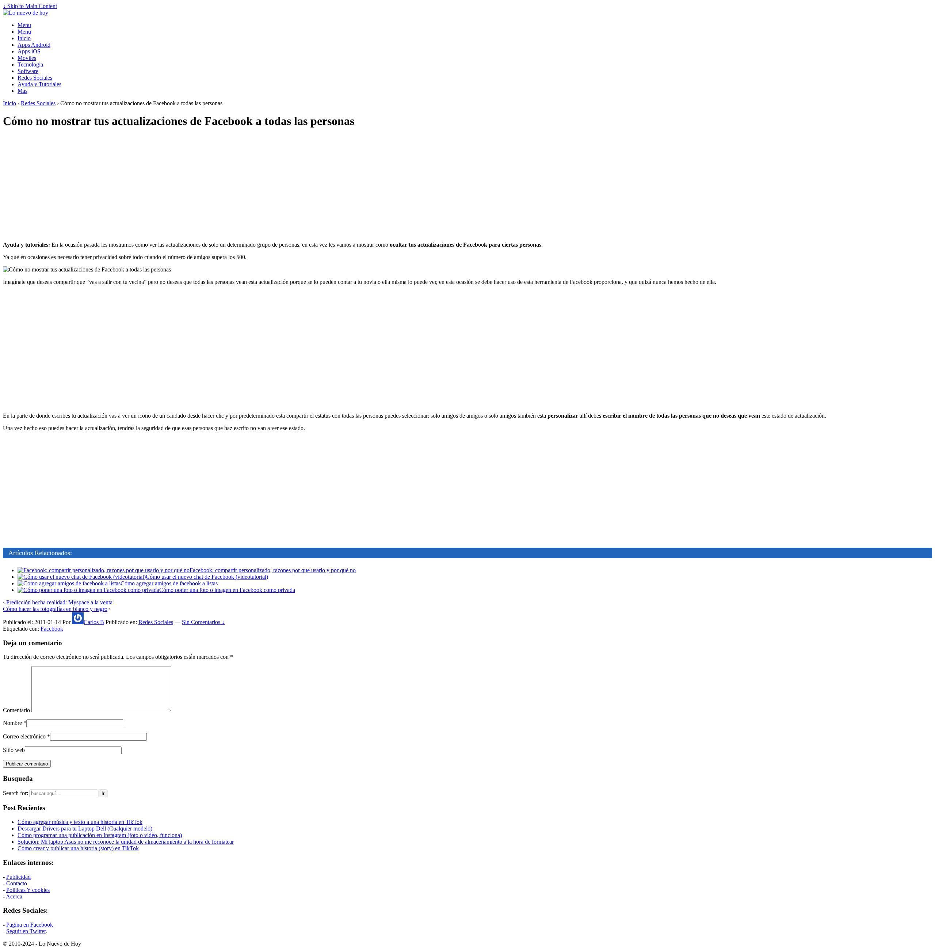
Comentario (16, 710)
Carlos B (94, 622)
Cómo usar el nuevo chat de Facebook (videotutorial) (207, 577)
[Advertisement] (467, 188)
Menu (24, 25)
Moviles (27, 58)
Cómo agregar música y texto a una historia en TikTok (80, 822)
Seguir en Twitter (26, 931)
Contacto (16, 883)
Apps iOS (29, 51)
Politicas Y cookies (28, 890)
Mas (22, 91)
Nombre (12, 723)
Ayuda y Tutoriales (39, 84)
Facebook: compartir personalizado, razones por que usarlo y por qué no (273, 570)
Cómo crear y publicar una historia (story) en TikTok (78, 848)
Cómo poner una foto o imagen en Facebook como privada (227, 590)
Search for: (15, 793)
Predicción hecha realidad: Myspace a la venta (59, 602)
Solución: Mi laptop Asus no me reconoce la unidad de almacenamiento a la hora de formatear (126, 842)
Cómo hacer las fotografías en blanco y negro (55, 609)
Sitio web (14, 750)
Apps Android (34, 45)
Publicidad (18, 877)
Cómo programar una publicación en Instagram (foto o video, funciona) (100, 835)
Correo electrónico (24, 736)
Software (28, 71)
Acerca (14, 896)
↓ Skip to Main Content (30, 6)
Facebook (52, 629)
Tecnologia (30, 64)
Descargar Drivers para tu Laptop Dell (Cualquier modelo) (85, 828)
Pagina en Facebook (29, 925)
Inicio (24, 38)
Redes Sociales (35, 78)
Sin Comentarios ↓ (203, 622)
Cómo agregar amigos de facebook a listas (169, 583)
